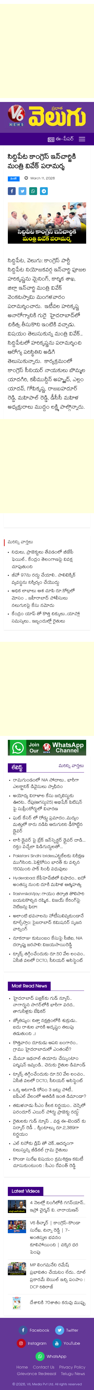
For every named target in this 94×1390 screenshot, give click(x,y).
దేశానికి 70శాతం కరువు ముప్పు (58, 1303)
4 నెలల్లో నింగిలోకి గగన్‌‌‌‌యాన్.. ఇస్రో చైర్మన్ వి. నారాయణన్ (57, 1207)
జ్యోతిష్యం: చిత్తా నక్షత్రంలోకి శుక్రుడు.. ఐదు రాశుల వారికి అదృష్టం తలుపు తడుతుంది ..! (45, 1027)
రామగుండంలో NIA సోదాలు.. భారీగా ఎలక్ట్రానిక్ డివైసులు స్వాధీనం (46, 784)
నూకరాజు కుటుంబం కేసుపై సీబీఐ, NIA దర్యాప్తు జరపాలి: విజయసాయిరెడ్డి (48, 942)
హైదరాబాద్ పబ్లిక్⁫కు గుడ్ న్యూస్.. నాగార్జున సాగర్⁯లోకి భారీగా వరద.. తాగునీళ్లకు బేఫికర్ (44, 1005)
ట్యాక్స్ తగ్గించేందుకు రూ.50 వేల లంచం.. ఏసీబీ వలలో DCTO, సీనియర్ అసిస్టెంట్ (49, 958)
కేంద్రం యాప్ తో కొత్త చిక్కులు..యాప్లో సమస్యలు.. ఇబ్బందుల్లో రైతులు (46, 618)
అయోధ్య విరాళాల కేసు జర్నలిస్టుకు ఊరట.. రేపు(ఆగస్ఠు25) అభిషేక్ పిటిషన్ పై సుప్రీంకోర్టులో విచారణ (47, 803)
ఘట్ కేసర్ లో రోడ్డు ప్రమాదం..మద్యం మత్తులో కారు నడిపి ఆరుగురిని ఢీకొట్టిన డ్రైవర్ (48, 825)
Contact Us (43, 1368)
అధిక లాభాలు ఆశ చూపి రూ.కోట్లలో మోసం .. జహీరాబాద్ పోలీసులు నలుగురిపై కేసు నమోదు (43, 599)
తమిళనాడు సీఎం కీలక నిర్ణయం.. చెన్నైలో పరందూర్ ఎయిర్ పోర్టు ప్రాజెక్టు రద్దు (49, 1109)
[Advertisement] (47, 51)
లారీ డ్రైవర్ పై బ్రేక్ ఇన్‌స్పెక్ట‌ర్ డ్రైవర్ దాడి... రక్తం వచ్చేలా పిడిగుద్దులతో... (49, 844)
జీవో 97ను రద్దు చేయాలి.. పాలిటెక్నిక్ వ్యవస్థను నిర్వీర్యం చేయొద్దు (44, 579)
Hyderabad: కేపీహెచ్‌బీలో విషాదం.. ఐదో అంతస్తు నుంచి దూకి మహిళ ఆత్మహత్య (49, 882)
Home (22, 1368)
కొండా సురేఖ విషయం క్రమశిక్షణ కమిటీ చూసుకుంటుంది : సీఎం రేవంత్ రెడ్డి (48, 1163)
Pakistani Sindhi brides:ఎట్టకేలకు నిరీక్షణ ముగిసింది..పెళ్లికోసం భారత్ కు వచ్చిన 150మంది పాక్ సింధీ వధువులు (48, 863)
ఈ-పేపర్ (65, 139)
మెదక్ (13, 179)
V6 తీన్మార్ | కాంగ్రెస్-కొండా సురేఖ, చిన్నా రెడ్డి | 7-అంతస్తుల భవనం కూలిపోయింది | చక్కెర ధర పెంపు (55, 1238)
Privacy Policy (72, 1368)
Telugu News (73, 1374)
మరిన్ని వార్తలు (71, 766)
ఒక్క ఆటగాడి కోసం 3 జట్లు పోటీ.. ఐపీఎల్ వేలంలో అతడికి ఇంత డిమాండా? (49, 1094)
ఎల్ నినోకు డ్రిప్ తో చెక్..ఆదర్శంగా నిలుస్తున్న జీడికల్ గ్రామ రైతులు (43, 1147)
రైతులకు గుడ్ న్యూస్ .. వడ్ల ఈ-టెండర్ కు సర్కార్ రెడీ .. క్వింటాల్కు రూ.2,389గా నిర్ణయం (49, 1128)
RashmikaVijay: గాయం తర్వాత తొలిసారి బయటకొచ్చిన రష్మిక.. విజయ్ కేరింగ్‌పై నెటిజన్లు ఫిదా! (48, 901)
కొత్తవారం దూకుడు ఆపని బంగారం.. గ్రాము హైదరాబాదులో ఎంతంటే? (45, 1047)
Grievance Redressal (36, 1374)
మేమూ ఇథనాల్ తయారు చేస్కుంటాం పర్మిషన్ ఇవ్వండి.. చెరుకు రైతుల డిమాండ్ (49, 1062)
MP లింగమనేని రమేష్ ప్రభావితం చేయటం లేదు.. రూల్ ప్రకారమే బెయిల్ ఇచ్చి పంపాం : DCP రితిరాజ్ (58, 1276)
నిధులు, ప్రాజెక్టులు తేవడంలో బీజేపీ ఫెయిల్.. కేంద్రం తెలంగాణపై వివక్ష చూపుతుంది (42, 560)
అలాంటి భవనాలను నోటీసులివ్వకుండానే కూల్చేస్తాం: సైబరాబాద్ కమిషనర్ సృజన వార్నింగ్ (48, 923)
